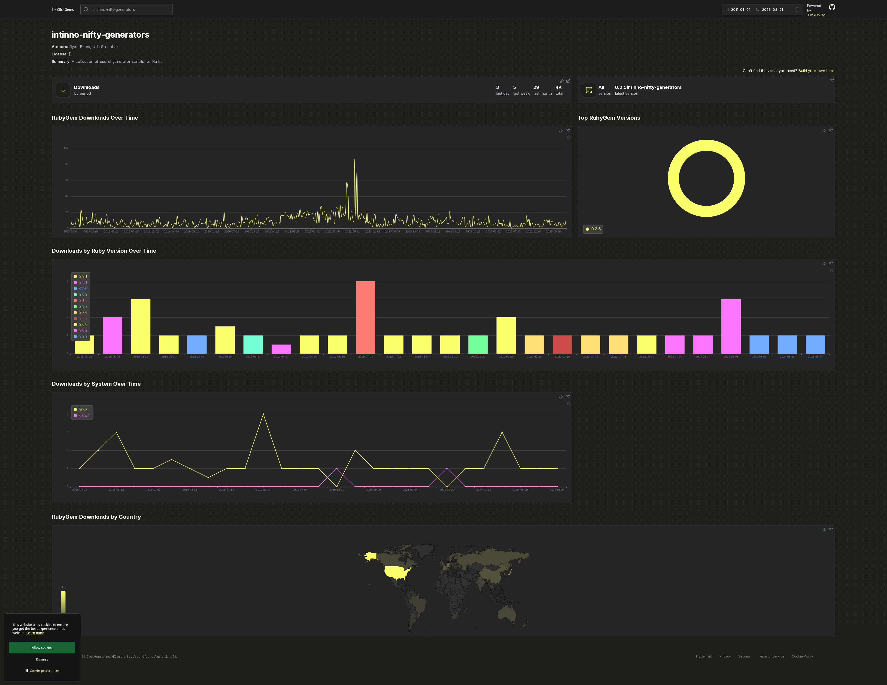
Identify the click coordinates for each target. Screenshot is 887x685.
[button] (42, 670)
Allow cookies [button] (42, 647)
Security (744, 656)
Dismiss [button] (42, 659)
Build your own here (816, 70)
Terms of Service (771, 656)
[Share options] (561, 81)
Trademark (704, 656)
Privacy (725, 656)
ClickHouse (816, 15)
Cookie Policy (802, 656)
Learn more (35, 633)
